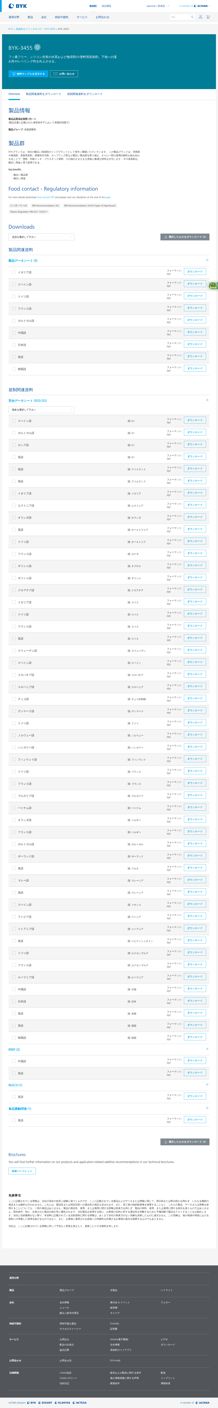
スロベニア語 (26, 687)
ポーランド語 (26, 856)
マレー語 (23, 880)
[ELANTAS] (62, 1403)
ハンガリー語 (26, 747)
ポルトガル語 (26, 320)
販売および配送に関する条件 (125, 1372)
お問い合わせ (67, 73)
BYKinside (115, 1360)
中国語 (22, 332)
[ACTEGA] (80, 1403)
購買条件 (115, 1383)
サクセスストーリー (70, 1328)
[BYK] (31, 1403)
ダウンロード (168, 1344)
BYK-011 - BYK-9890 (44, 28)
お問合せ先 (66, 1360)
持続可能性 (15, 1323)
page (108, 197)
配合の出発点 (67, 1344)
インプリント (168, 1378)
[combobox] (37, 47)
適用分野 (14, 1277)
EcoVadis (114, 1323)
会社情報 (64, 1302)
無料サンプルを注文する (31, 73)
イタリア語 (25, 272)
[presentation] (7, 94)
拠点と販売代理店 (69, 1312)
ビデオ (164, 1339)
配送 (163, 1372)
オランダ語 (25, 517)
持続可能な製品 (68, 1323)
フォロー (165, 1302)
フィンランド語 (27, 759)
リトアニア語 (26, 928)
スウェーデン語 (27, 650)
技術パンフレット (22, 1171)
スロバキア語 (26, 674)
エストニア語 (26, 505)
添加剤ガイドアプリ (121, 1349)
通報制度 (165, 1383)
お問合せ (64, 1339)
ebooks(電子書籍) (119, 1339)
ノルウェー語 (26, 735)
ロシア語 (23, 445)
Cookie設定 (66, 1372)
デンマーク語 (26, 711)
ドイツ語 (23, 296)
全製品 (113, 1290)
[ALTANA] (202, 1403)
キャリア (115, 1312)
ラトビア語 (25, 916)
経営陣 (113, 1307)
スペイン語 (25, 284)
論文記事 (64, 1349)
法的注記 (64, 1383)
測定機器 (106, 5)
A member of (186, 5)
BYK (11, 28)
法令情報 (115, 1344)
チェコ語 (23, 699)
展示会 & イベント (120, 1302)
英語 (20, 357)
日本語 (22, 345)
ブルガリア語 (26, 795)
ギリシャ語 (25, 566)
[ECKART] (45, 1403)
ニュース (64, 1307)
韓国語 (22, 369)
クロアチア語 (26, 590)
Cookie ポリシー (68, 1378)
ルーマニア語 (26, 977)
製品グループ (67, 1290)
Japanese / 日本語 (155, 5)
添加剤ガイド (23, 28)
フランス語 (25, 308)
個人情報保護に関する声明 (124, 1378)
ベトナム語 (25, 808)
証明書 (113, 1328)
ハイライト (167, 1290)
